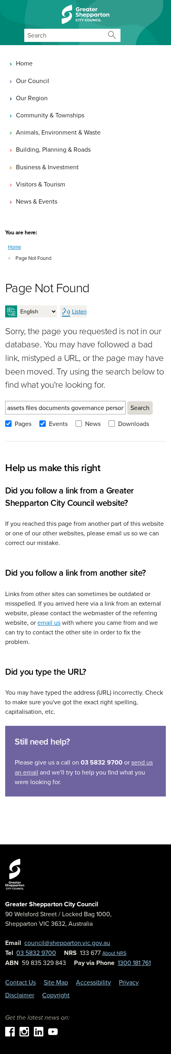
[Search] (112, 35)
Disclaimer (19, 995)
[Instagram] (24, 1030)
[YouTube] (53, 1030)
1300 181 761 (134, 962)
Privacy (129, 982)
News (93, 423)
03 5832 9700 (36, 952)
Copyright (56, 995)
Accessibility (93, 982)
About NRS (114, 953)
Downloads (133, 423)
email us (48, 622)
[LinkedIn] (38, 1030)
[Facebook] (10, 1030)
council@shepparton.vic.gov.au (67, 942)
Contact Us (20, 982)
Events (58, 423)
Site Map (56, 982)
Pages (23, 423)
